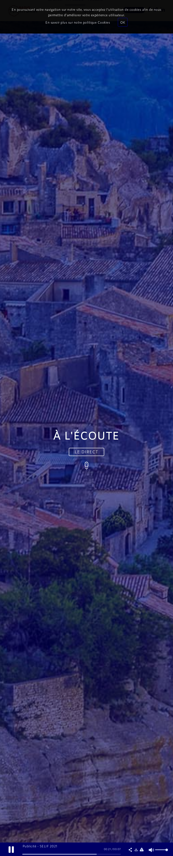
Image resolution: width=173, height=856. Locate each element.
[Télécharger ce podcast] (136, 850)
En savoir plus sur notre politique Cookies (77, 22)
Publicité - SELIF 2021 (40, 846)
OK (122, 22)
